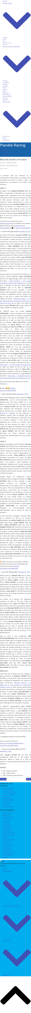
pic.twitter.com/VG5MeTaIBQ (9, 568)
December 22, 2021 (25, 231)
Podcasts (5, 44)
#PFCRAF (16, 566)
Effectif (4, 88)
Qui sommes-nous (7, 43)
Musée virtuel (6, 93)
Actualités (5, 37)
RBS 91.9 (5, 138)
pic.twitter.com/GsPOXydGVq (9, 745)
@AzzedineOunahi (6, 223)
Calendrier (5, 84)
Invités (4, 41)
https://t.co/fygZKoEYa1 (23, 228)
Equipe (4, 39)
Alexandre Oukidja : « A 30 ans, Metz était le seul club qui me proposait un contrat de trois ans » (15, 301)
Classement (5, 86)
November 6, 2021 (24, 572)
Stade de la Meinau (7, 96)
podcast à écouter (7, 413)
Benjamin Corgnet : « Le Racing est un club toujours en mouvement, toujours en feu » (15, 685)
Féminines (5, 89)
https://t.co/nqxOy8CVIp (7, 743)
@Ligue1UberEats (5, 228)
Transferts (5, 100)
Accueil (5, 1)
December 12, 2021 (22, 394)
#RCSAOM (12, 388)
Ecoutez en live (6, 136)
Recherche (6, 140)
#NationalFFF (19, 743)
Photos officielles (7, 94)
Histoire (4, 91)
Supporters (5, 98)
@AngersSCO (19, 226)
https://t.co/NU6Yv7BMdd (8, 390)
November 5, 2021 (5, 751)
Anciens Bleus (6, 82)
